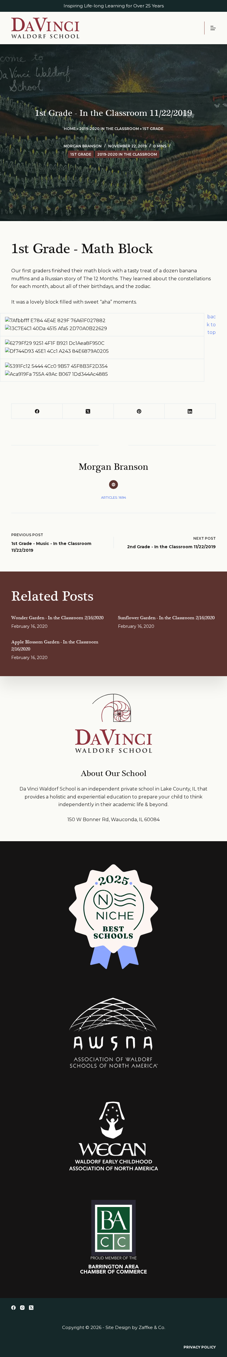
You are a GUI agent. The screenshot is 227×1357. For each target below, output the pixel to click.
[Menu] (213, 28)
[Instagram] (22, 1307)
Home (70, 128)
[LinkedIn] (190, 411)
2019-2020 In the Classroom (109, 128)
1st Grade (152, 128)
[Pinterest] (139, 411)
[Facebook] (37, 411)
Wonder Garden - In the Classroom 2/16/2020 (57, 618)
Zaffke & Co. (152, 1327)
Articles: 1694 (113, 497)
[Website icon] (113, 484)
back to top (211, 324)
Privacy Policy (200, 1347)
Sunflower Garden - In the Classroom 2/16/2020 (166, 618)
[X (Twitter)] (88, 411)
